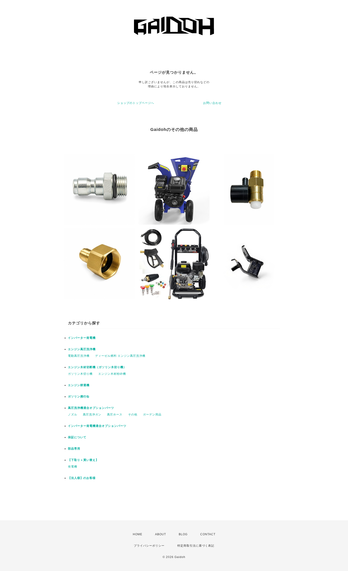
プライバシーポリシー (149, 545)
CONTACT (207, 534)
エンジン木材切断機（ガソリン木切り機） (97, 367)
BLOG (183, 534)
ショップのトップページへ (135, 103)
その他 (132, 414)
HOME (137, 534)
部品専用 (74, 448)
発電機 (72, 466)
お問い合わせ (212, 103)
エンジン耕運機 (78, 385)
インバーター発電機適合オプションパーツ (97, 426)
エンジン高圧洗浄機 (82, 349)
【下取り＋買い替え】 (83, 460)
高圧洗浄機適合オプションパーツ (91, 408)
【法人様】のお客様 (82, 478)
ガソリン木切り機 (80, 373)
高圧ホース (114, 414)
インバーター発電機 (82, 337)
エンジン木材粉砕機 (112, 373)
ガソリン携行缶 (78, 396)
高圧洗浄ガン (92, 414)
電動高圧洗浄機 (78, 355)
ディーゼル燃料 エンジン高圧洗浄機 (120, 355)
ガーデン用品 (152, 414)
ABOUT (160, 534)
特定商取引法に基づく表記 (195, 545)
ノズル (72, 414)
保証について (77, 437)
